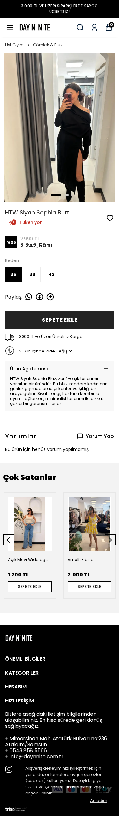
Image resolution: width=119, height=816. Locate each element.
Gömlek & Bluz (48, 45)
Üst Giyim (14, 45)
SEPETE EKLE (59, 320)
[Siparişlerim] (94, 27)
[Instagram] (9, 769)
